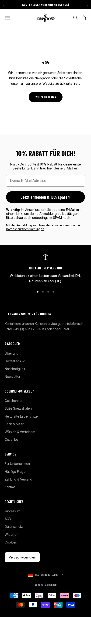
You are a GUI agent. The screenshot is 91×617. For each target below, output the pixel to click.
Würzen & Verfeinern (20, 432)
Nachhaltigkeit (15, 369)
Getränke (11, 439)
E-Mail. (65, 329)
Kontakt (10, 487)
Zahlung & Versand (18, 479)
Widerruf (11, 534)
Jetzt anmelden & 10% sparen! (45, 197)
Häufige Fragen (16, 472)
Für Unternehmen (17, 464)
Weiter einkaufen (45, 97)
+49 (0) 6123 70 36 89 (29, 329)
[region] (45, 269)
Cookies (11, 542)
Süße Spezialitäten (18, 408)
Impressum (12, 511)
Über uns (11, 353)
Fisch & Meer (14, 424)
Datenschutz (14, 527)
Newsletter (12, 376)
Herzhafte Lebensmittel (21, 416)
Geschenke (13, 401)
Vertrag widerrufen (22, 557)
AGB (8, 519)
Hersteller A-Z (15, 361)
